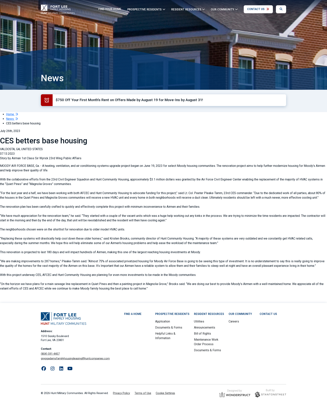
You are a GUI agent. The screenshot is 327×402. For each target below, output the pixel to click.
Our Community (240, 314)
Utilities (199, 321)
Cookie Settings (165, 393)
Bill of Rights (202, 333)
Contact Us (256, 9)
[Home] (58, 9)
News (10, 119)
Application (162, 321)
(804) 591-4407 (50, 353)
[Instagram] (52, 368)
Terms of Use (143, 393)
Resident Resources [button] (186, 9)
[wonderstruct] (234, 394)
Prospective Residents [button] (144, 9)
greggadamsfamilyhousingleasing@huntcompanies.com (75, 358)
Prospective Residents (172, 314)
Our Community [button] (222, 9)
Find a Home (133, 314)
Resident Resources (209, 314)
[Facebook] (44, 368)
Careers (234, 321)
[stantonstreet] (270, 394)
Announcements (204, 327)
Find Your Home (109, 9)
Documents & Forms (168, 327)
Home (10, 114)
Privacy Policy (121, 393)
